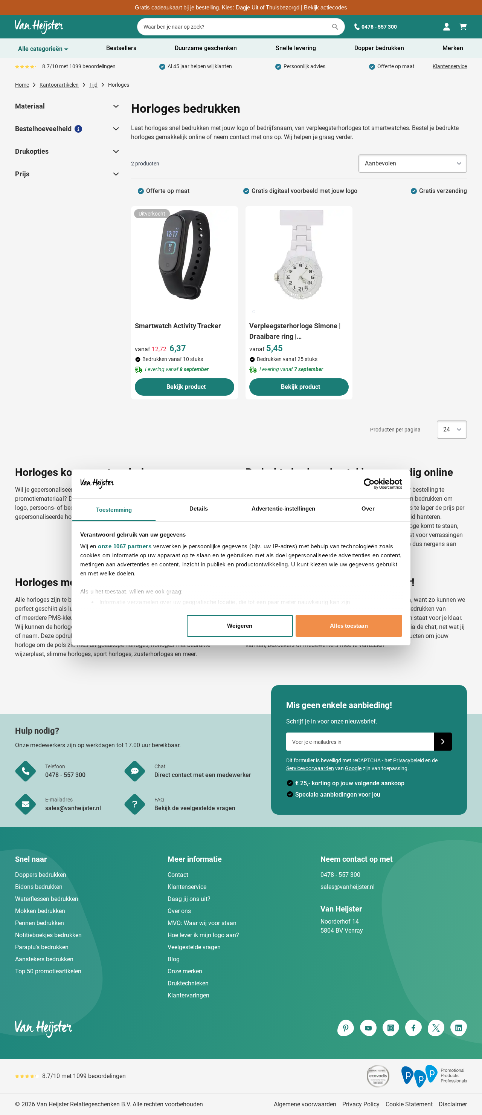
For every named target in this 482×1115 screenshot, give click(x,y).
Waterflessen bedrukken (46, 898)
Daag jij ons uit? (189, 898)
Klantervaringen (188, 995)
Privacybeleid (408, 760)
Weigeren (239, 626)
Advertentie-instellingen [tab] (283, 508)
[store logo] (126, 1029)
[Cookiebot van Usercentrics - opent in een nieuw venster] (369, 483)
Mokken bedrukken (40, 911)
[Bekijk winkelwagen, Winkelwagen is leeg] (463, 27)
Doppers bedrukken (40, 874)
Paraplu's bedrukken (42, 947)
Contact (178, 874)
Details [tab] (198, 508)
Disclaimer (453, 1104)
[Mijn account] (446, 27)
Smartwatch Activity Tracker (178, 326)
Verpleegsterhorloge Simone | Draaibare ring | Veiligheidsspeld (295, 332)
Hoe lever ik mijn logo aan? (203, 935)
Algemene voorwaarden (305, 1104)
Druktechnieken (188, 983)
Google (353, 768)
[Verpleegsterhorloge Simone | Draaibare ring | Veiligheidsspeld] (299, 255)
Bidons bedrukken (39, 886)
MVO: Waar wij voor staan (202, 923)
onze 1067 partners (124, 546)
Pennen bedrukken (39, 923)
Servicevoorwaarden (310, 768)
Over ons (179, 911)
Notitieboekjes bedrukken (48, 935)
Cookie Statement (409, 1104)
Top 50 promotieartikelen (48, 971)
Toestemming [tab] (114, 509)
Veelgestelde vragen (194, 947)
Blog (174, 959)
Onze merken (185, 971)
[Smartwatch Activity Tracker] (184, 255)
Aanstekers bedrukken (44, 959)
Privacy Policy (361, 1104)
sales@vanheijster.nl (347, 886)
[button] (115, 106)
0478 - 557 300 (379, 27)
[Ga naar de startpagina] (39, 26)
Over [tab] (368, 508)
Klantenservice (450, 66)
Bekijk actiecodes (325, 8)
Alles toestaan (349, 626)
